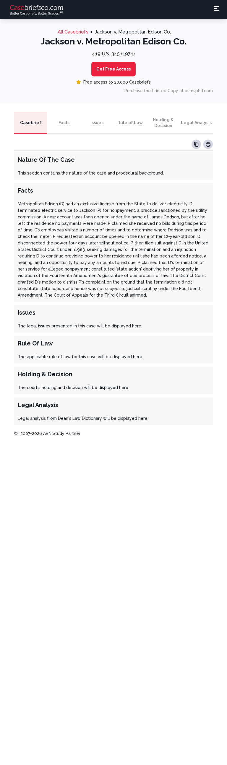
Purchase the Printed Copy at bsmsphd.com (168, 90)
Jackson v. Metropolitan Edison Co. (133, 32)
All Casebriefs (73, 32)
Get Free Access (113, 69)
